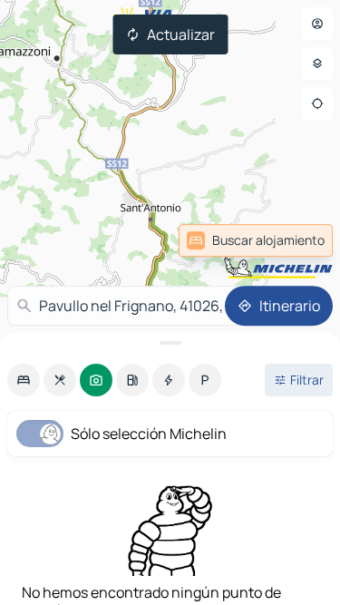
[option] (23, 380)
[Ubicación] (317, 103)
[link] (289, 240)
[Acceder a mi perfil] (317, 23)
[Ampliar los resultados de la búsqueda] (170, 343)
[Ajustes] (317, 63)
